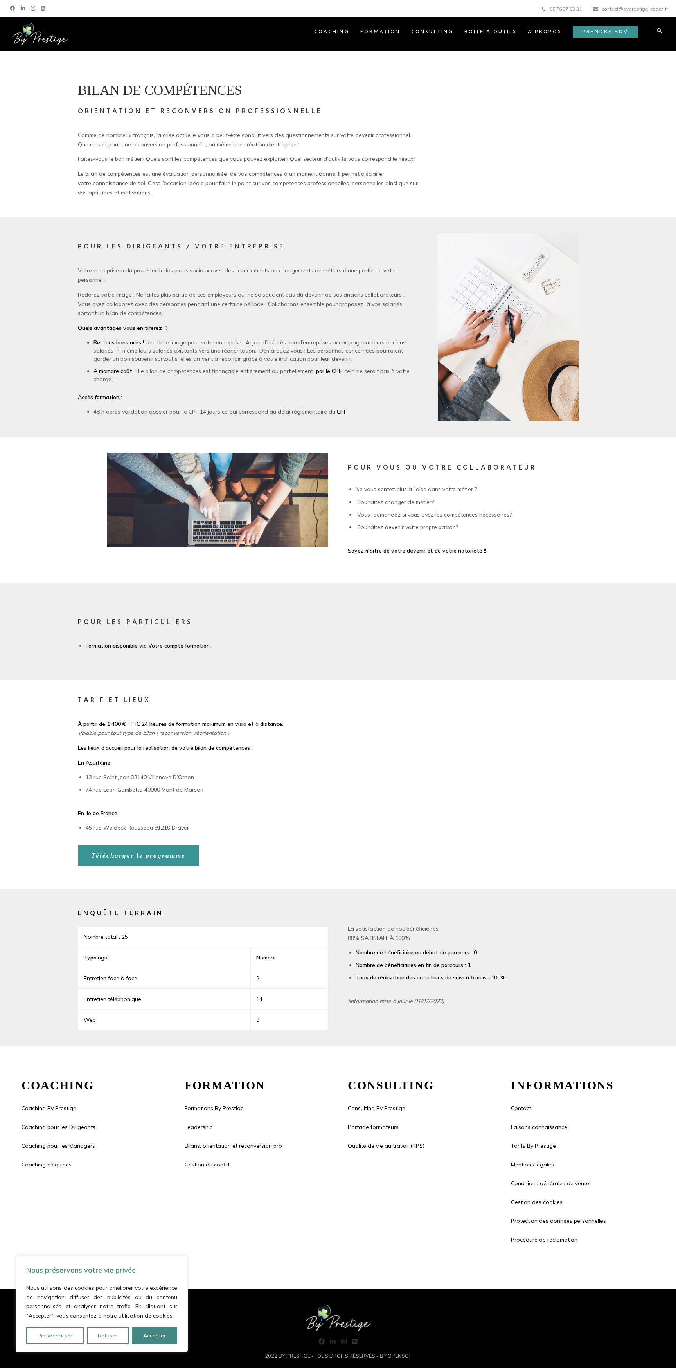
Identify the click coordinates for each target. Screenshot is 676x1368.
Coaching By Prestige (49, 1108)
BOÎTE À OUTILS (490, 31)
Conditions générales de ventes (551, 1183)
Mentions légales (532, 1164)
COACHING (331, 31)
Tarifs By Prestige (533, 1145)
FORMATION (380, 31)
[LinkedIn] (24, 8)
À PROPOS (545, 31)
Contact (521, 1108)
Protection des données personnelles (558, 1220)
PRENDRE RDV (605, 31)
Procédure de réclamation (544, 1239)
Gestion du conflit (207, 1164)
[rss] (44, 8)
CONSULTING (432, 31)
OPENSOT (399, 1356)
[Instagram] (34, 8)
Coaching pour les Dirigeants (58, 1126)
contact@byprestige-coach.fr (635, 9)
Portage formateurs (373, 1126)
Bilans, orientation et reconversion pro (233, 1145)
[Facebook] (13, 8)
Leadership (199, 1126)
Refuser (107, 1335)
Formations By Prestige (214, 1108)
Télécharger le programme (138, 855)
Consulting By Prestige (376, 1108)
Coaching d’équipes (47, 1164)
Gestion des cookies (537, 1202)
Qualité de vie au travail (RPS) (386, 1145)
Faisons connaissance (539, 1126)
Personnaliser (55, 1335)
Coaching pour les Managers (58, 1145)
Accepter (154, 1335)
